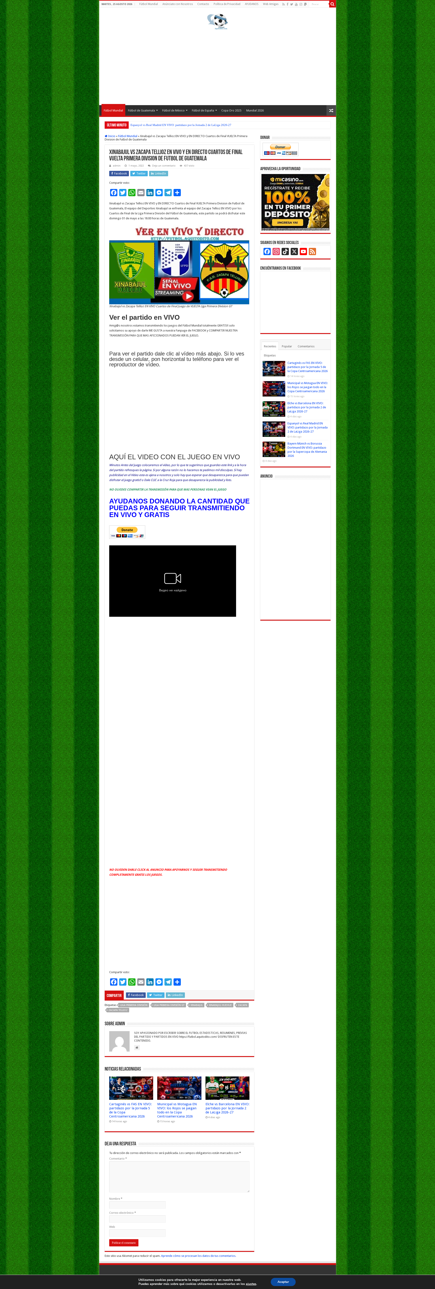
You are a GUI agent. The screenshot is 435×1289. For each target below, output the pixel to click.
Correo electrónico (122, 1212)
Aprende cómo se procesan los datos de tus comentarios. (198, 1256)
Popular (287, 346)
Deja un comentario (164, 165)
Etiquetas (270, 355)
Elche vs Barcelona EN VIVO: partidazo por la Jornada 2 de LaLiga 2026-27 (227, 1108)
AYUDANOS (252, 4)
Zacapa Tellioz (118, 1010)
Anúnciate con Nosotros (177, 4)
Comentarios (306, 346)
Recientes (270, 346)
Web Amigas (270, 4)
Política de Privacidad (227, 4)
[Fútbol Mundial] (217, 21)
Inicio (111, 136)
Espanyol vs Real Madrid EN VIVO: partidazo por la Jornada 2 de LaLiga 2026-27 (180, 125)
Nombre (115, 1198)
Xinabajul (197, 1005)
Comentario (118, 1158)
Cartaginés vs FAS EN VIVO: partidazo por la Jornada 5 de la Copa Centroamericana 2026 (308, 367)
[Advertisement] (218, 66)
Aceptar (283, 1282)
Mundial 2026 (255, 110)
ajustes (251, 1284)
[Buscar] (332, 4)
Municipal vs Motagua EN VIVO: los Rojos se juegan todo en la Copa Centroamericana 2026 (177, 1110)
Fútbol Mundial (148, 4)
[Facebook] (287, 4)
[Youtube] (296, 4)
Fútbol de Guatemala (141, 110)
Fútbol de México (173, 110)
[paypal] (305, 4)
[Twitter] (292, 4)
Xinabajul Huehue (220, 1005)
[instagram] (301, 4)
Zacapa (242, 1005)
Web (112, 1227)
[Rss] (283, 4)
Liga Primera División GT (169, 1005)
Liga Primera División (133, 1005)
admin (117, 165)
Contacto (203, 4)
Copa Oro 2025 (231, 110)
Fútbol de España (203, 110)
